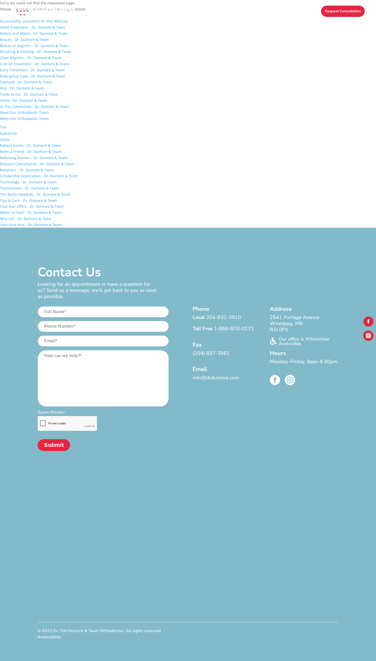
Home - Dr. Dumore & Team (23, 100)
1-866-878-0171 (234, 328)
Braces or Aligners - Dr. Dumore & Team (34, 45)
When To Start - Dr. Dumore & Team (31, 212)
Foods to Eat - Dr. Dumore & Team (29, 94)
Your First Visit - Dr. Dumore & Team (31, 224)
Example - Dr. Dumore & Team (26, 82)
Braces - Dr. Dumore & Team (24, 39)
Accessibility (49, 637)
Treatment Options (194, 11)
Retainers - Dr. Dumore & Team (27, 170)
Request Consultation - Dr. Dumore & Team (37, 163)
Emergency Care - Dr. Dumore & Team (32, 76)
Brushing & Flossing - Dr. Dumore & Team (35, 51)
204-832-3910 (223, 317)
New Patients (153, 11)
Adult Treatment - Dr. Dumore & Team (32, 27)
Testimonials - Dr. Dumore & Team (29, 188)
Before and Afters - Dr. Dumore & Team (34, 33)
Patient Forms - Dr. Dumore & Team (30, 145)
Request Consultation (343, 11)
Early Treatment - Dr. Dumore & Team (32, 70)
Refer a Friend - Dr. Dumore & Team (31, 151)
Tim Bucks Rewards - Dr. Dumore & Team (35, 194)
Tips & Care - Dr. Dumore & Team (28, 200)
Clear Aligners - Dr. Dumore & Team (30, 57)
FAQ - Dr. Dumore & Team (22, 88)
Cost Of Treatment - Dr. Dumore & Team (34, 63)
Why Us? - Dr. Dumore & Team (26, 218)
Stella (4, 139)
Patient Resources (240, 11)
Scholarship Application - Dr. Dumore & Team (39, 175)
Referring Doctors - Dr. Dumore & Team (34, 157)
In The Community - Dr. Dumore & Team (34, 106)
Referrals (277, 11)
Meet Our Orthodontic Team (24, 112)
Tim (3, 127)
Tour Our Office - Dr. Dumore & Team (32, 206)
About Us (120, 11)
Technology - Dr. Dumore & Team (28, 182)
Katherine (8, 133)
